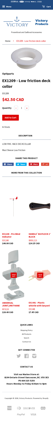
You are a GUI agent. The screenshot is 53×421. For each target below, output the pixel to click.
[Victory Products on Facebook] (26, 357)
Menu (8, 6)
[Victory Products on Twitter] (18, 357)
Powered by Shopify (40, 398)
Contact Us (26, 341)
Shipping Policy (26, 330)
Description (25, 135)
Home (7, 41)
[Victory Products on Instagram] (34, 357)
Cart (48, 6)
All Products (26, 334)
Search (26, 338)
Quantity (6, 108)
